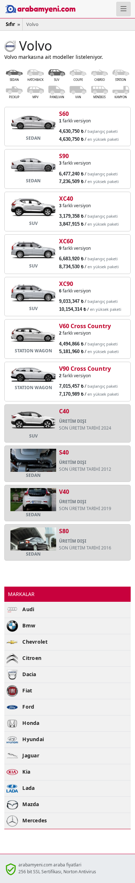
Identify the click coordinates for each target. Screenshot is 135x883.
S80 (64, 531)
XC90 (66, 283)
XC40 (66, 198)
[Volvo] (10, 46)
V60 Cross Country (85, 326)
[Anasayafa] (22, 9)
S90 (64, 156)
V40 (64, 491)
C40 (64, 411)
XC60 (66, 241)
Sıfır (10, 24)
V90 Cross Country (85, 368)
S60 (64, 113)
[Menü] (123, 9)
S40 (64, 452)
